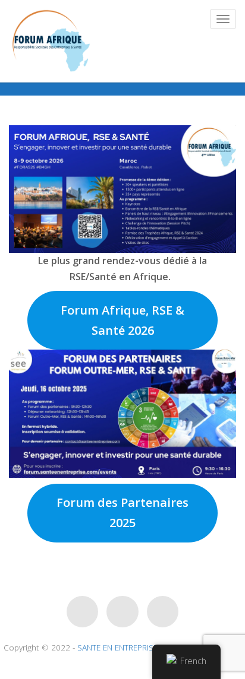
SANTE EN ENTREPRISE (117, 647)
